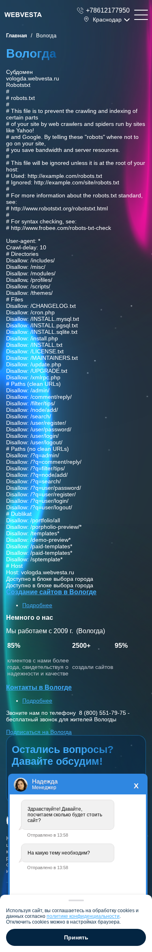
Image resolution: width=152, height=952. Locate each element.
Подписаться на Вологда (39, 732)
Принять (76, 937)
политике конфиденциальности (83, 916)
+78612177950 (108, 10)
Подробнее (37, 605)
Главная (16, 35)
